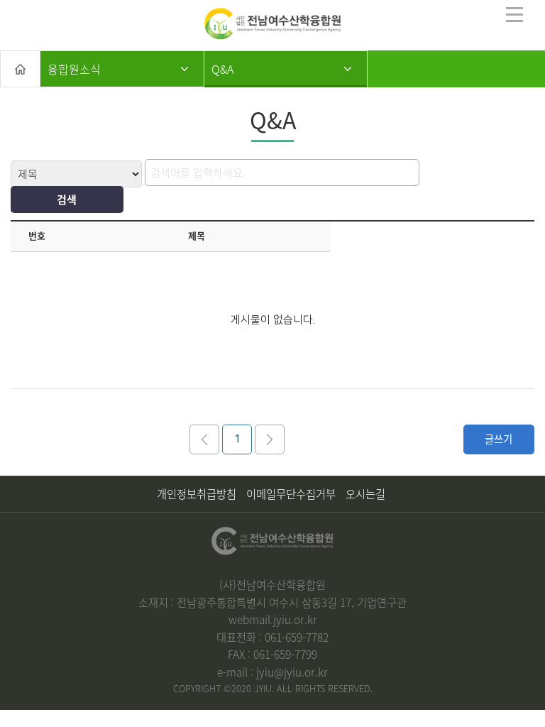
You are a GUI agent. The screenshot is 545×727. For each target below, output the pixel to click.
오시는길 (365, 494)
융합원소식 (74, 68)
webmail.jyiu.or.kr (273, 619)
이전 (204, 439)
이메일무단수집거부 (291, 494)
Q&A (222, 68)
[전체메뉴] (514, 14)
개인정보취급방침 (196, 494)
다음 (270, 439)
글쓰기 (498, 439)
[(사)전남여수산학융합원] (272, 23)
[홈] (20, 69)
